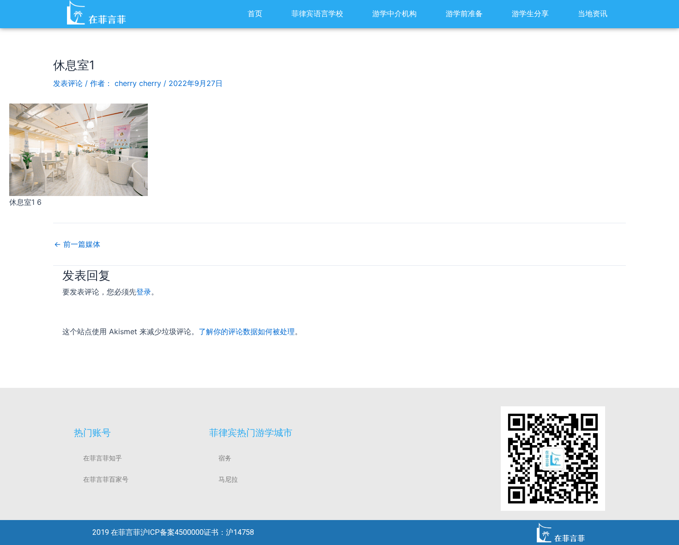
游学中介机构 (394, 13)
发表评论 (68, 83)
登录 (143, 291)
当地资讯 (592, 13)
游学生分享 (530, 13)
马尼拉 (228, 479)
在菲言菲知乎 (102, 458)
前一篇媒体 (77, 244)
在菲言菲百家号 (105, 479)
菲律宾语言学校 (317, 13)
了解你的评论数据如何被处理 (247, 331)
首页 (255, 13)
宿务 (224, 458)
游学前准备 (464, 13)
